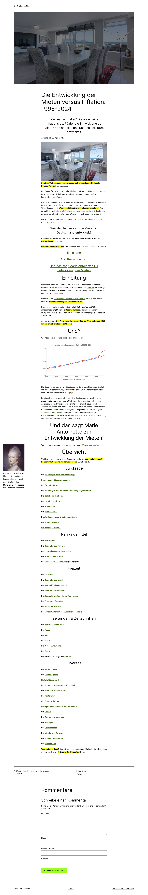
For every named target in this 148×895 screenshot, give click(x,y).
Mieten (48, 712)
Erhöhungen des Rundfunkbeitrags (60, 475)
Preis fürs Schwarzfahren (56, 690)
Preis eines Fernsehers (55, 591)
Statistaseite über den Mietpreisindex (69, 299)
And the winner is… (74, 259)
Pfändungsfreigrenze (54, 738)
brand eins (67, 656)
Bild (46, 635)
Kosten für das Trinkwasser (56, 546)
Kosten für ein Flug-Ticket (56, 585)
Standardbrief (51, 728)
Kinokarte (49, 575)
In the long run (43, 771)
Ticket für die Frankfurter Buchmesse (61, 596)
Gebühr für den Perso (54, 496)
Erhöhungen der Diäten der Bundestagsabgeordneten (68, 490)
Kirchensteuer (51, 512)
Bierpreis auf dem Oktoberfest (58, 551)
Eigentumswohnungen (54, 717)
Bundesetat (50, 506)
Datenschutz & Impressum (123, 889)
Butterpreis (50, 540)
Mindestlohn (50, 744)
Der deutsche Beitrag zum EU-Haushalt (58, 685)
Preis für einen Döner (54, 556)
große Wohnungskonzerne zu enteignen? (77, 211)
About (71, 889)
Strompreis (50, 722)
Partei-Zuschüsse (52, 501)
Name (44, 838)
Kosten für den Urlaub (54, 580)
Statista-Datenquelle (50, 412)
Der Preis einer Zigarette (52, 601)
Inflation (79, 774)
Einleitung (74, 252)
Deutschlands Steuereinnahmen (55, 480)
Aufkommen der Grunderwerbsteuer (61, 517)
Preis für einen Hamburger (56, 562)
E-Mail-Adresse (48, 848)
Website (44, 859)
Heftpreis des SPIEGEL (55, 625)
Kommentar (47, 813)
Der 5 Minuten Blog (22, 6)
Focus (47, 630)
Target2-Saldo (50, 669)
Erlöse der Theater (53, 606)
